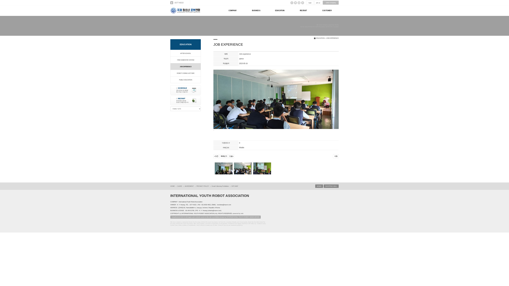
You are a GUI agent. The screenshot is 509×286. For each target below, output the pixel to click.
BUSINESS (256, 11)
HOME (172, 186)
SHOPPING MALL (331, 186)
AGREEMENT (189, 186)
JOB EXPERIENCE (185, 66)
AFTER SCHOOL (185, 53)
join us (318, 3)
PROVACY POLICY (202, 186)
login (310, 3)
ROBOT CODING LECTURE (185, 73)
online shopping (331, 2)
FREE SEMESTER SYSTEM (185, 60)
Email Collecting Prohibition (220, 186)
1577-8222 (179, 3)
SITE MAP (234, 186)
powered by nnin (238, 213)
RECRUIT (303, 11)
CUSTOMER (327, 11)
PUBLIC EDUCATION (185, 80)
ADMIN (319, 186)
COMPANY (233, 11)
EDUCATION (279, 11)
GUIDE (179, 186)
